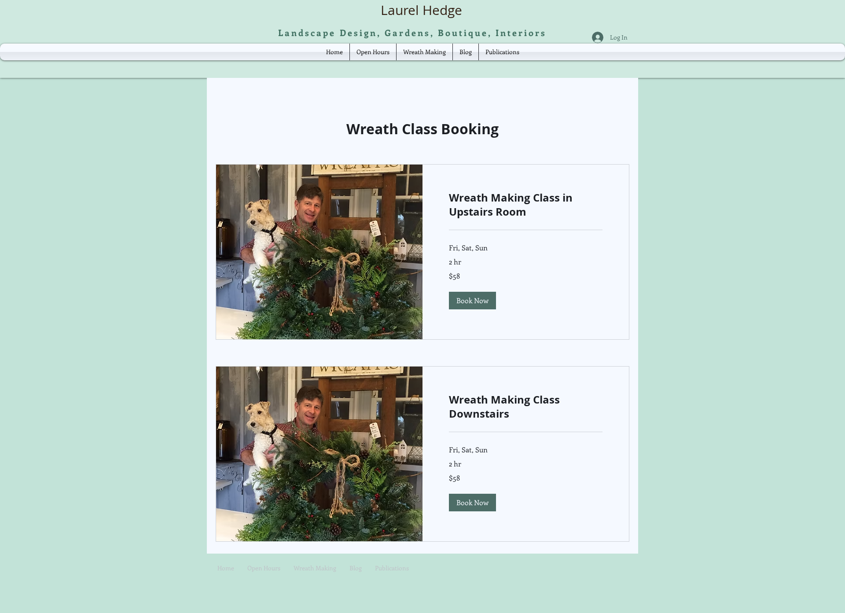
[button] (472, 300)
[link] (526, 205)
